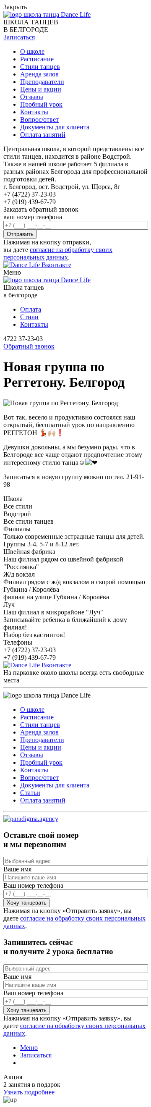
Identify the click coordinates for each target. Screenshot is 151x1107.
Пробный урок (41, 104)
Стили (29, 316)
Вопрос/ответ (39, 119)
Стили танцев (40, 66)
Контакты (34, 111)
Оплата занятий (42, 134)
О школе (32, 51)
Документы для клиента (54, 127)
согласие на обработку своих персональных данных (57, 253)
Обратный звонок (29, 346)
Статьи (30, 792)
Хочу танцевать (27, 903)
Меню (29, 1047)
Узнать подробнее (29, 1092)
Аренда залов (39, 74)
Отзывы (31, 96)
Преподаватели (42, 81)
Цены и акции (40, 89)
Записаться (36, 1055)
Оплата (30, 309)
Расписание (37, 59)
